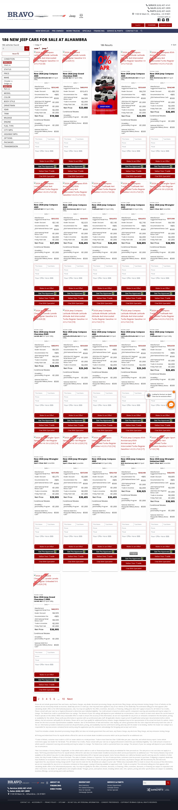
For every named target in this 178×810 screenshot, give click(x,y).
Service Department (114, 785)
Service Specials (112, 790)
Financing (55, 785)
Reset (14, 54)
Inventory (84, 782)
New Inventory (84, 785)
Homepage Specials (85, 792)
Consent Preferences (110, 802)
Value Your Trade (46, 171)
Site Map (62, 802)
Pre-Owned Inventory (86, 788)
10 (63, 699)
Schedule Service (165, 25)
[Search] (26, 48)
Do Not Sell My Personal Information (83, 802)
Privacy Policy (51, 802)
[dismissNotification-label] (174, 392)
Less (46, 83)
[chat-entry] (171, 405)
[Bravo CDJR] (45, 15)
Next (70, 699)
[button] (42, 31)
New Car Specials (85, 790)
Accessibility (37, 802)
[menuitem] (16, 62)
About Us (55, 782)
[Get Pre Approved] (46, 166)
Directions (56, 789)
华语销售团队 (152, 25)
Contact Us (25, 802)
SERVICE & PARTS (115, 782)
